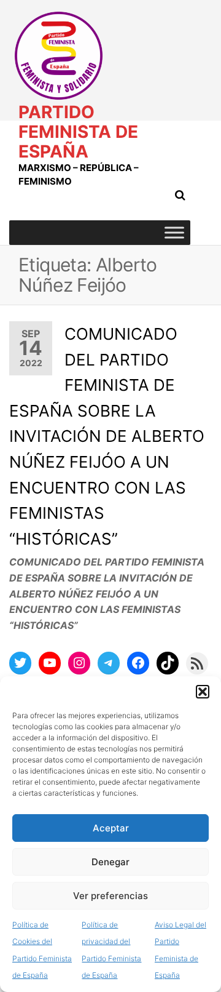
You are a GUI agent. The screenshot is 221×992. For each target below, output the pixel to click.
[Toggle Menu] (174, 232)
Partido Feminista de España (78, 132)
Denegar (110, 862)
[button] (202, 692)
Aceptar (111, 828)
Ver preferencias (110, 896)
